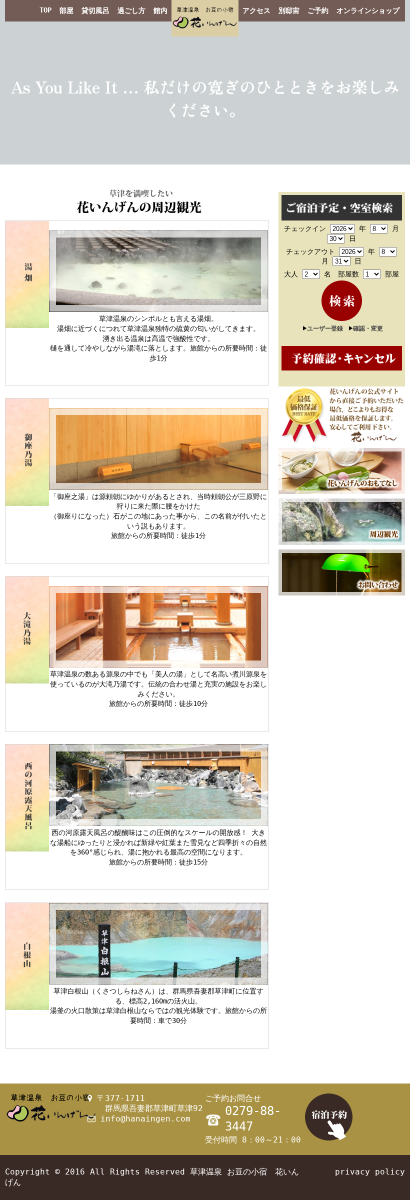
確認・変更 (368, 328)
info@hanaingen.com (145, 1119)
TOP (46, 10)
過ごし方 (132, 10)
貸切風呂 (96, 10)
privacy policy (370, 1171)
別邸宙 (289, 10)
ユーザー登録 (325, 328)
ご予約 (318, 10)
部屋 (67, 10)
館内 (161, 10)
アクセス (256, 10)
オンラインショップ (368, 10)
